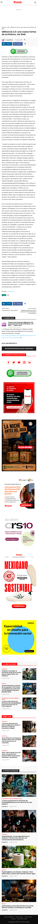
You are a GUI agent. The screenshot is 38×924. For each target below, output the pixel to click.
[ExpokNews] (3, 40)
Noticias (4, 27)
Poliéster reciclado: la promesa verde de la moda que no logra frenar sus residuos (11, 673)
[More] (25, 44)
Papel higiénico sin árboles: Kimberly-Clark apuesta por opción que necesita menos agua (18, 873)
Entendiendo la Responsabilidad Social (10, 698)
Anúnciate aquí (28, 917)
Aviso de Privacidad (22, 919)
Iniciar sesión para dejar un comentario (19, 348)
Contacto (13, 919)
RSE (8, 27)
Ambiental (4, 669)
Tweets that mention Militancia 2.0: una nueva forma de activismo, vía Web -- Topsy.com (20, 324)
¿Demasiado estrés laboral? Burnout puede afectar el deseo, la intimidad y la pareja (17, 907)
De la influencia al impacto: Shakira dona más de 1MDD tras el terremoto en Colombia (11, 740)
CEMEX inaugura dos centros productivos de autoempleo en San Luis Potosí (28, 312)
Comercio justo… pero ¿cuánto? (10, 310)
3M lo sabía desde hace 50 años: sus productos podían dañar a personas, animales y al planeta (11, 755)
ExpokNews (10, 40)
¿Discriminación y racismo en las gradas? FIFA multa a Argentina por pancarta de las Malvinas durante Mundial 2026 (11, 689)
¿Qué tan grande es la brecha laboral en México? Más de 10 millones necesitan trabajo (11, 726)
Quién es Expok (19, 917)
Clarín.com (10, 291)
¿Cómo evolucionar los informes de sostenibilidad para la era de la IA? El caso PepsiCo (11, 703)
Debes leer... (5, 721)
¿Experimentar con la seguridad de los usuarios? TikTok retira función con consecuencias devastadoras (16, 838)
